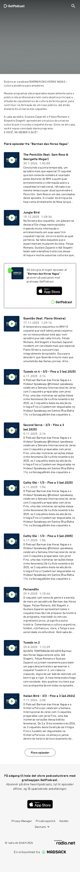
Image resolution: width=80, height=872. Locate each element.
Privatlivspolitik (46, 821)
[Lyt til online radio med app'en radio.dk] (64, 842)
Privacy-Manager (21, 821)
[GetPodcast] (14, 6)
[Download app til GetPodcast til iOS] (49, 291)
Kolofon (64, 821)
